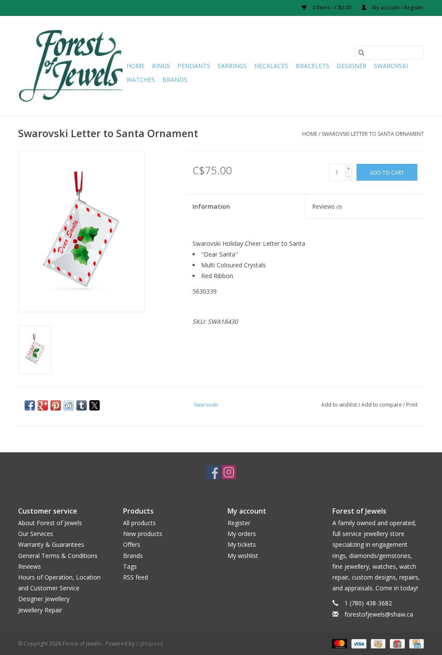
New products (142, 534)
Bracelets (312, 66)
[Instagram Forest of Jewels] (229, 472)
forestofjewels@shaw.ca (378, 614)
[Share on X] (94, 405)
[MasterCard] (338, 643)
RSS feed (135, 577)
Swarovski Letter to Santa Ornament (373, 134)
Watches (140, 79)
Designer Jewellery (43, 599)
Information (211, 206)
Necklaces (271, 66)
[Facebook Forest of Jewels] (213, 472)
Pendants (193, 66)
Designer (351, 66)
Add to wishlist (339, 404)
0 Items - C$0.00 (332, 7)
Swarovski (391, 66)
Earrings (232, 66)
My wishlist (242, 556)
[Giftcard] (396, 643)
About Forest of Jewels (50, 523)
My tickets (241, 544)
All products (139, 523)
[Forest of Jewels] (71, 66)
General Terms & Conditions (58, 556)
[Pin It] (56, 405)
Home (135, 66)
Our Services (35, 534)
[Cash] (377, 643)
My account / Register (397, 7)
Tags (130, 566)
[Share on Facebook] (30, 405)
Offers (131, 544)
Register (238, 523)
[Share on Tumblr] (81, 405)
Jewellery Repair (40, 610)
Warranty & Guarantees (51, 544)
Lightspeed (149, 643)
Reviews (327, 206)
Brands (174, 79)
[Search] (361, 53)
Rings (161, 66)
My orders (241, 534)
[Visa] (358, 643)
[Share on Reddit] (68, 405)
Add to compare (382, 404)
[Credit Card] (415, 643)
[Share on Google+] (43, 405)
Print (411, 404)
